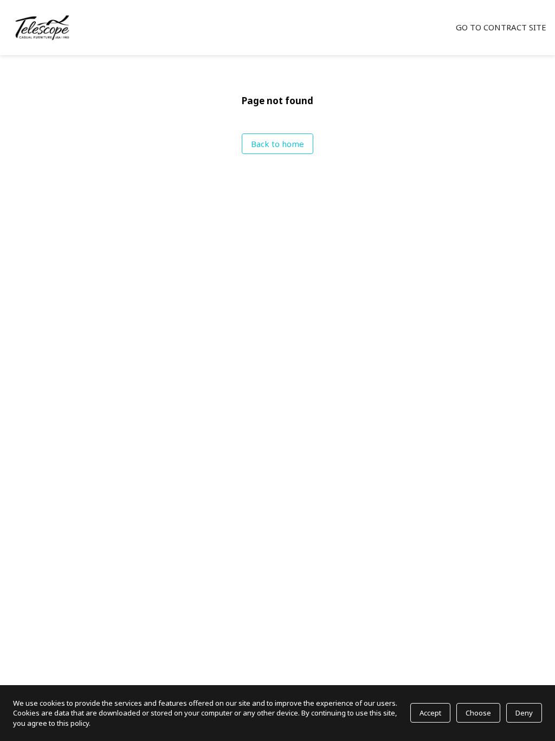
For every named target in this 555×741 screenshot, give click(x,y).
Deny (524, 713)
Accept (430, 713)
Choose (478, 713)
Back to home (277, 143)
